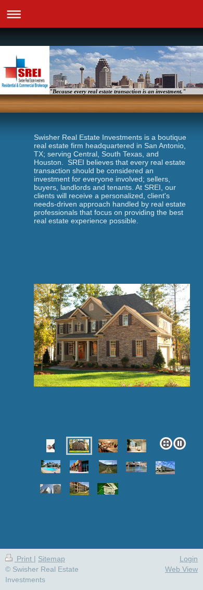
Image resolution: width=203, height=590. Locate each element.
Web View (181, 569)
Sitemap (51, 559)
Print (24, 559)
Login (189, 559)
